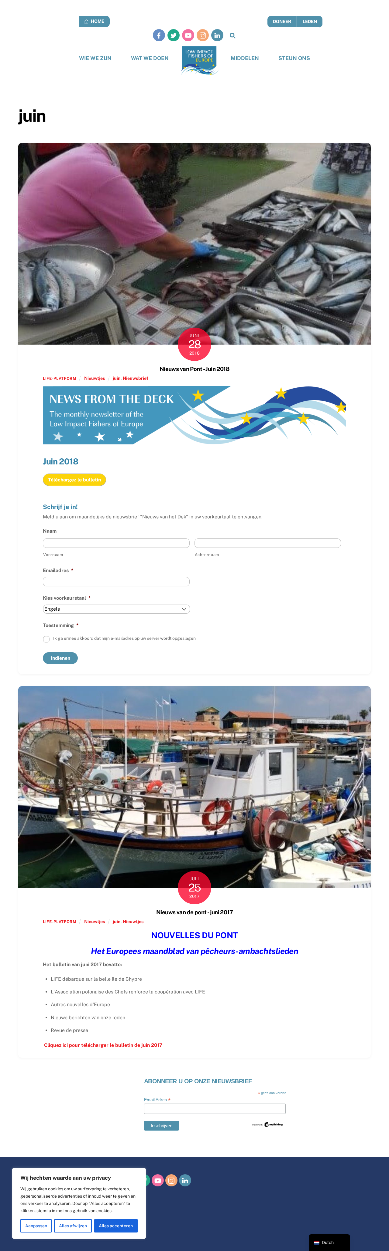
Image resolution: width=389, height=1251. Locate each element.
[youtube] (188, 35)
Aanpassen (36, 1225)
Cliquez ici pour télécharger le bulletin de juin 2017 (102, 1045)
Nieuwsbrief (135, 378)
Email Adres (157, 1100)
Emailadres (58, 570)
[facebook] (159, 35)
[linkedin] (217, 35)
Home (97, 21)
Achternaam (207, 554)
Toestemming (61, 625)
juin (117, 378)
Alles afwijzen (73, 1225)
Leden (310, 21)
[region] (79, 1203)
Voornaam (53, 554)
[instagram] (203, 35)
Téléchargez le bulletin (74, 480)
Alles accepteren (116, 1225)
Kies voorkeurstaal (67, 598)
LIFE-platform (59, 378)
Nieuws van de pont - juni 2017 (194, 912)
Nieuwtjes (94, 378)
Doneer (282, 21)
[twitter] (173, 35)
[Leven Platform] (200, 61)
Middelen (245, 58)
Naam (50, 531)
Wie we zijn (95, 58)
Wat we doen (150, 58)
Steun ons (294, 58)
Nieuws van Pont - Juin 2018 (195, 369)
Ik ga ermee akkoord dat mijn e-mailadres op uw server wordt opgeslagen (124, 638)
